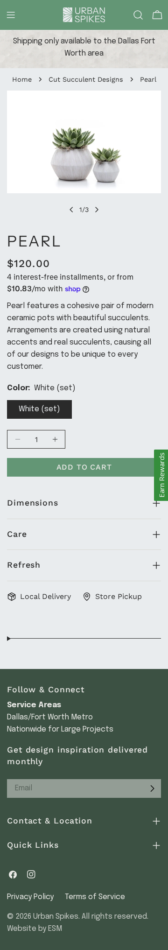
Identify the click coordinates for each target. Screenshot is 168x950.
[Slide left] (71, 209)
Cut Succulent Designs (86, 79)
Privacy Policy (30, 897)
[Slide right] (96, 209)
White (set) (39, 409)
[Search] (138, 15)
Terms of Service (95, 897)
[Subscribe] (152, 788)
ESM (55, 929)
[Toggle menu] (10, 15)
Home (22, 79)
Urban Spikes (55, 917)
